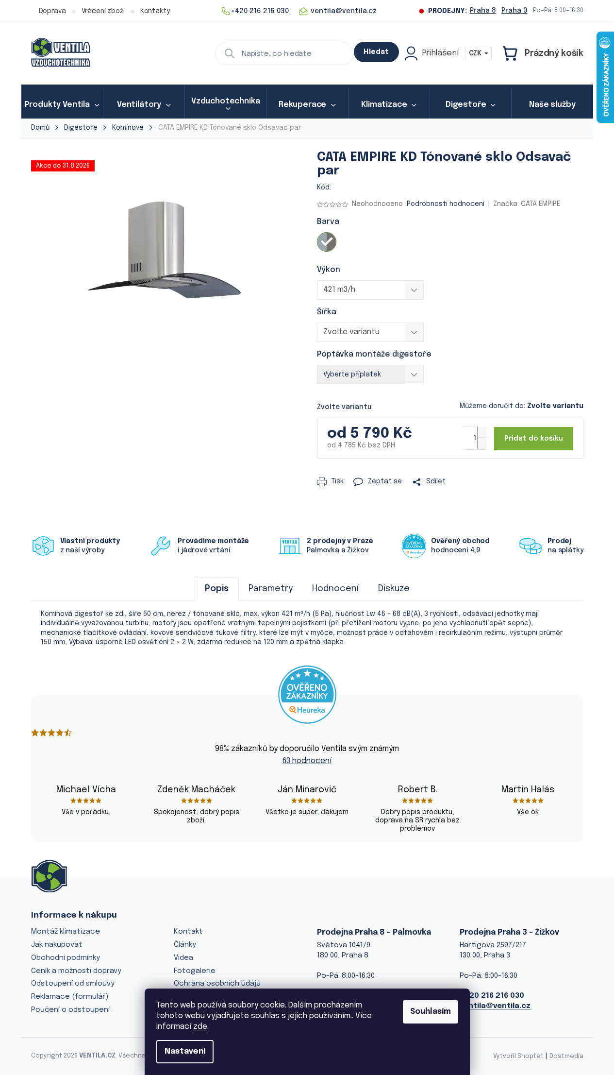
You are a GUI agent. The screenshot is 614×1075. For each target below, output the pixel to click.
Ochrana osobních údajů (217, 984)
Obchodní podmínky (65, 958)
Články (185, 945)
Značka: (526, 204)
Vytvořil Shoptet (518, 1056)
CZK (476, 53)
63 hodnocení (307, 761)
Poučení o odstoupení (70, 1010)
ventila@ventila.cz (495, 1006)
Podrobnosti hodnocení (445, 204)
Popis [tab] (217, 588)
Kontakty (155, 11)
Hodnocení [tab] (335, 588)
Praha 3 (514, 10)
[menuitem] (62, 105)
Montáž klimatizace (65, 932)
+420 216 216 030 (492, 996)
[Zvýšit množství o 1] (482, 432)
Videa (183, 958)
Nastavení (185, 1051)
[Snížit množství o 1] (482, 443)
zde (200, 1027)
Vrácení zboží (103, 11)
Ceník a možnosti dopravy (76, 971)
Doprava (52, 11)
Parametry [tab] (271, 588)
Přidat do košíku (533, 438)
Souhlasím (430, 1011)
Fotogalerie (195, 971)
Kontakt (188, 932)
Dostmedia (566, 1056)
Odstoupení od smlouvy (73, 984)
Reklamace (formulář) (69, 997)
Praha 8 (483, 10)
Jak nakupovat (57, 945)
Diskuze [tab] (394, 588)
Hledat (376, 52)
